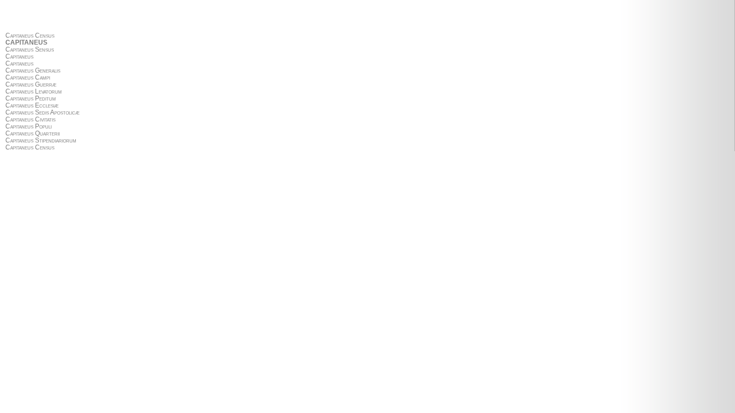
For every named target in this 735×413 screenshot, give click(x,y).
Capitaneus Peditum (30, 98)
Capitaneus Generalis (32, 70)
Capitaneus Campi (27, 77)
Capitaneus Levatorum (33, 91)
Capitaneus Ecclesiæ (32, 105)
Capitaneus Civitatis (30, 119)
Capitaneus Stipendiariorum (40, 140)
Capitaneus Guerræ (30, 84)
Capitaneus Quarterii (32, 133)
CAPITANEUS (26, 42)
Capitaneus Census (29, 35)
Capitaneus (19, 56)
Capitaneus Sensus (29, 49)
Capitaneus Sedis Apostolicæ (42, 112)
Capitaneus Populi (28, 126)
